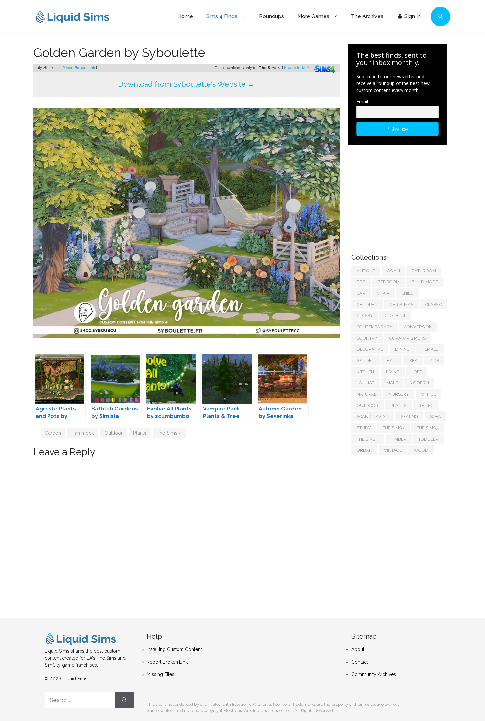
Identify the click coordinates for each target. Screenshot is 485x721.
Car (361, 293)
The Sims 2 (394, 427)
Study (364, 427)
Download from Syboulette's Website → (186, 84)
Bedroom (388, 281)
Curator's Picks (407, 338)
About (357, 649)
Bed (361, 281)
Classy (365, 315)
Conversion (418, 326)
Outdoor (113, 433)
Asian (393, 270)
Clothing (395, 315)
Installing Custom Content (174, 649)
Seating (409, 416)
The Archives (367, 16)
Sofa (435, 416)
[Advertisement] (400, 195)
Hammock (82, 433)
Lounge (365, 382)
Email (362, 101)
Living (393, 371)
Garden (53, 433)
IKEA (413, 360)
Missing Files (160, 674)
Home (185, 16)
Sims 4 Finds (221, 16)
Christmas (401, 304)
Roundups (271, 16)
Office (428, 394)
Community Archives (373, 674)
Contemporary (374, 326)
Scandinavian (373, 416)
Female (430, 349)
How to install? (297, 68)
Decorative (370, 349)
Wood (421, 450)
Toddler (428, 439)
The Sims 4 (169, 433)
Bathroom (424, 270)
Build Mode (424, 281)
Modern (419, 382)
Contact (359, 662)
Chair (383, 293)
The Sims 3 (428, 427)
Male (392, 382)
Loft (416, 371)
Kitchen (365, 371)
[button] (440, 16)
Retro (425, 405)
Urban (364, 450)
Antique (366, 270)
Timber (398, 439)
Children (367, 304)
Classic (433, 304)
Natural (366, 394)
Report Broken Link (79, 68)
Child (408, 293)
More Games (313, 16)
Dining (402, 349)
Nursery (398, 394)
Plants (139, 433)
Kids (434, 360)
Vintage (393, 450)
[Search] (124, 700)
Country (367, 338)
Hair (392, 360)
